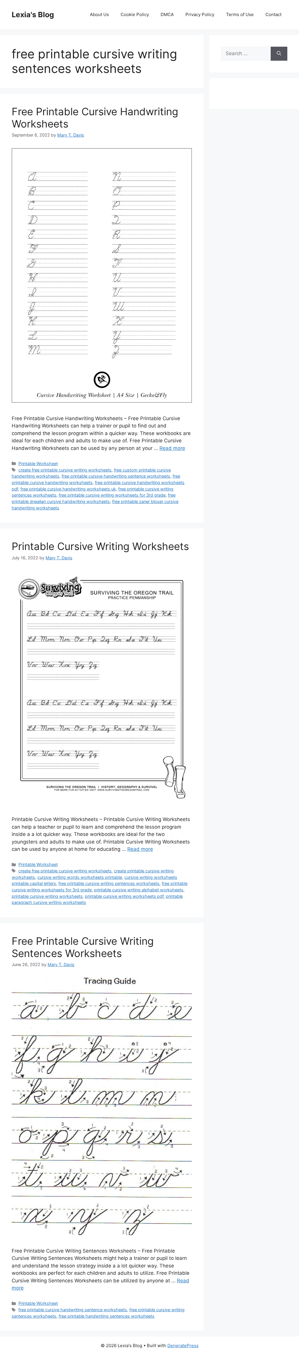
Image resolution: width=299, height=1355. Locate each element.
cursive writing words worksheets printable (79, 877)
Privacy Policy (199, 14)
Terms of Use (240, 14)
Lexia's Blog (33, 14)
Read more (172, 448)
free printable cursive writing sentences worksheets (108, 883)
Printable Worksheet (38, 463)
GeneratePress (183, 1345)
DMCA (167, 14)
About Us (99, 14)
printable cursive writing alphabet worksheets (138, 889)
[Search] (279, 54)
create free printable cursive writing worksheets (65, 469)
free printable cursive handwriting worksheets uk (68, 488)
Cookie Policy (135, 14)
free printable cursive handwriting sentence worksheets (116, 476)
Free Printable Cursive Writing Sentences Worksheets (83, 947)
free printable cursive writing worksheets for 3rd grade (112, 495)
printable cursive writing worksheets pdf (124, 896)
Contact (273, 14)
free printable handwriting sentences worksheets (106, 1316)
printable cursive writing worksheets (47, 896)
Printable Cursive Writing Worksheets (100, 546)
